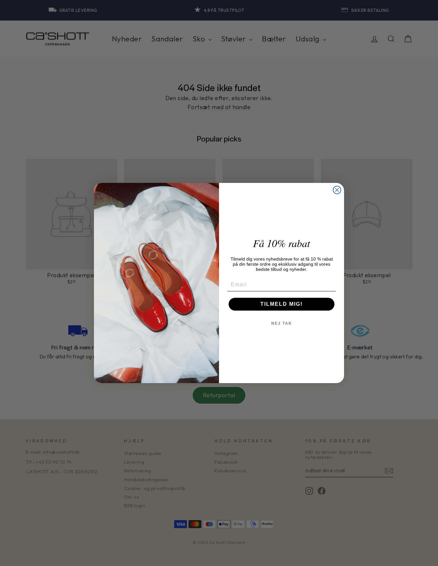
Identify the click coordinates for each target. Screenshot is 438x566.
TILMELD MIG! (281, 304)
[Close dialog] (337, 190)
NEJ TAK (281, 323)
